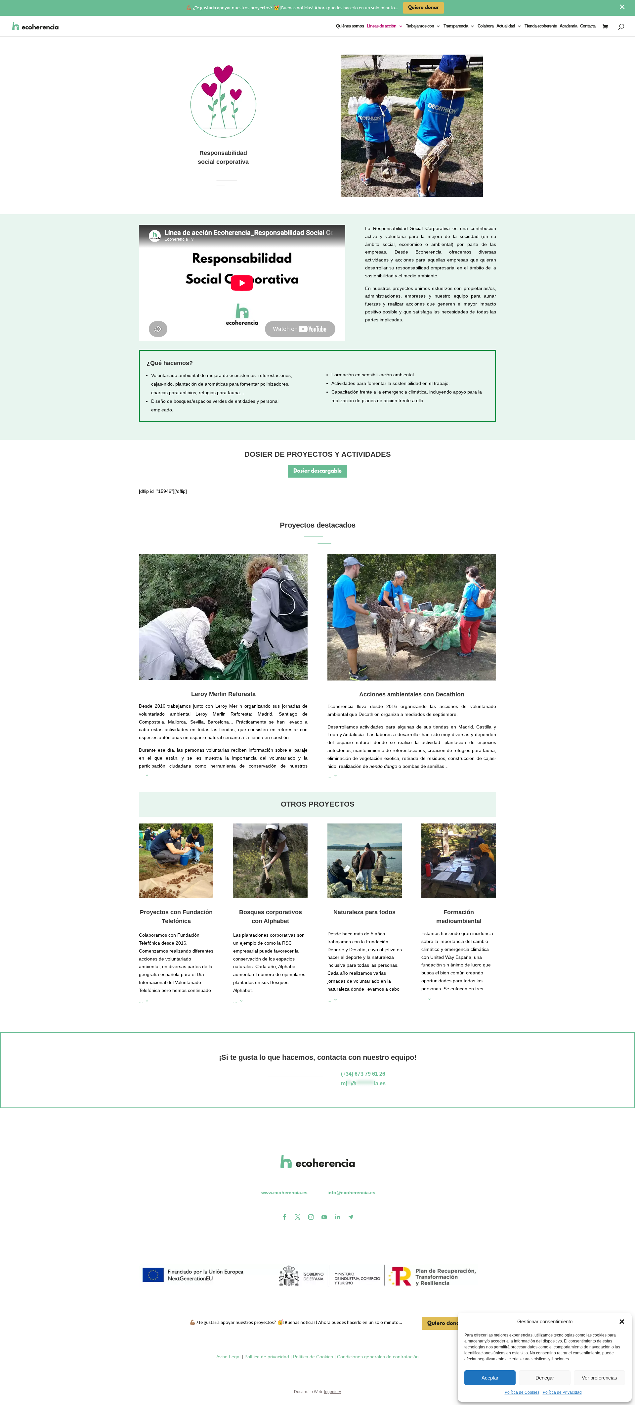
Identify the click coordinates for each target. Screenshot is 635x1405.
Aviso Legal (228, 1356)
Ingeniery (332, 1391)
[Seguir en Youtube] (324, 1217)
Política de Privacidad (562, 1392)
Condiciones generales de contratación (378, 1356)
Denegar (544, 1378)
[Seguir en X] (297, 1217)
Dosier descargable (317, 471)
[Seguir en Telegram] (350, 1217)
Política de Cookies (522, 1392)
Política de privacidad (266, 1356)
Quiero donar (444, 1323)
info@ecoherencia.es (351, 1192)
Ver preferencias (599, 1378)
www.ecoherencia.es (284, 1192)
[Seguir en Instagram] (311, 1217)
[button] (621, 1321)
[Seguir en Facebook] (284, 1217)
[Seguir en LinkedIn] (337, 1217)
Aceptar (490, 1378)
